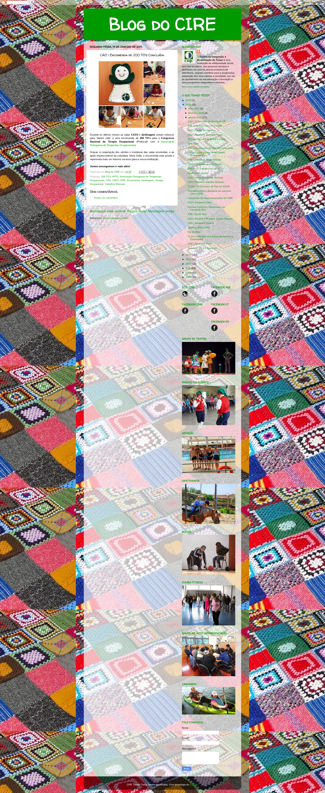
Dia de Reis (194, 232)
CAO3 (115, 180)
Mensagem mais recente (108, 211)
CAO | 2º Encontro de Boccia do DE (207, 121)
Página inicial (137, 211)
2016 (189, 100)
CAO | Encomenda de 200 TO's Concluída (210, 148)
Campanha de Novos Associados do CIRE (210, 198)
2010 (189, 272)
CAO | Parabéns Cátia (199, 202)
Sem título (193, 143)
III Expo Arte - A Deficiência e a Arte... (208, 139)
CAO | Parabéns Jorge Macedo (204, 159)
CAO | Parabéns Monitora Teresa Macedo (210, 219)
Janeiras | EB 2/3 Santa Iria (202, 248)
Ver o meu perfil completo (195, 86)
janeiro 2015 (195, 117)
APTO (115, 176)
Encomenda (133, 180)
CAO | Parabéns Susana (201, 223)
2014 (189, 255)
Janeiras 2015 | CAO (199, 227)
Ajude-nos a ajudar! (198, 173)
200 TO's (106, 176)
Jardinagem (147, 180)
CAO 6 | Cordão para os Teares (205, 164)
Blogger (194, 784)
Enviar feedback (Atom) (115, 218)
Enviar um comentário (106, 198)
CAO (108, 180)
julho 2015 (194, 108)
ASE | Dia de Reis (197, 214)
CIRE (123, 180)
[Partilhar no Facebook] (150, 172)
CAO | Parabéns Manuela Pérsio (205, 135)
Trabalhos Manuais (115, 184)
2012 (189, 264)
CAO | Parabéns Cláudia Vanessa (206, 182)
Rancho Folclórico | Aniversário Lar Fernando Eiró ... (206, 208)
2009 (189, 277)
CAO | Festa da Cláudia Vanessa (205, 177)
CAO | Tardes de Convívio (202, 130)
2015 (189, 104)
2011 (188, 268)
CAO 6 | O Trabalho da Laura (203, 168)
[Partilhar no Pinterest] (153, 172)
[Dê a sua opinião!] (143, 172)
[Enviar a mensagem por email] (140, 172)
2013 (189, 259)
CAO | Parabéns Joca (199, 243)
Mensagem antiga (161, 211)
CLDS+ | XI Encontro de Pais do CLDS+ (209, 186)
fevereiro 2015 (196, 113)
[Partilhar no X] (147, 172)
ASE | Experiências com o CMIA (205, 126)
